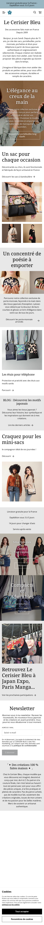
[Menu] (4, 12)
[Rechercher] (34, 12)
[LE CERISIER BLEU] (10, 12)
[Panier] (40, 12)
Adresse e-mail (7, 727)
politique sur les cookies (11, 905)
